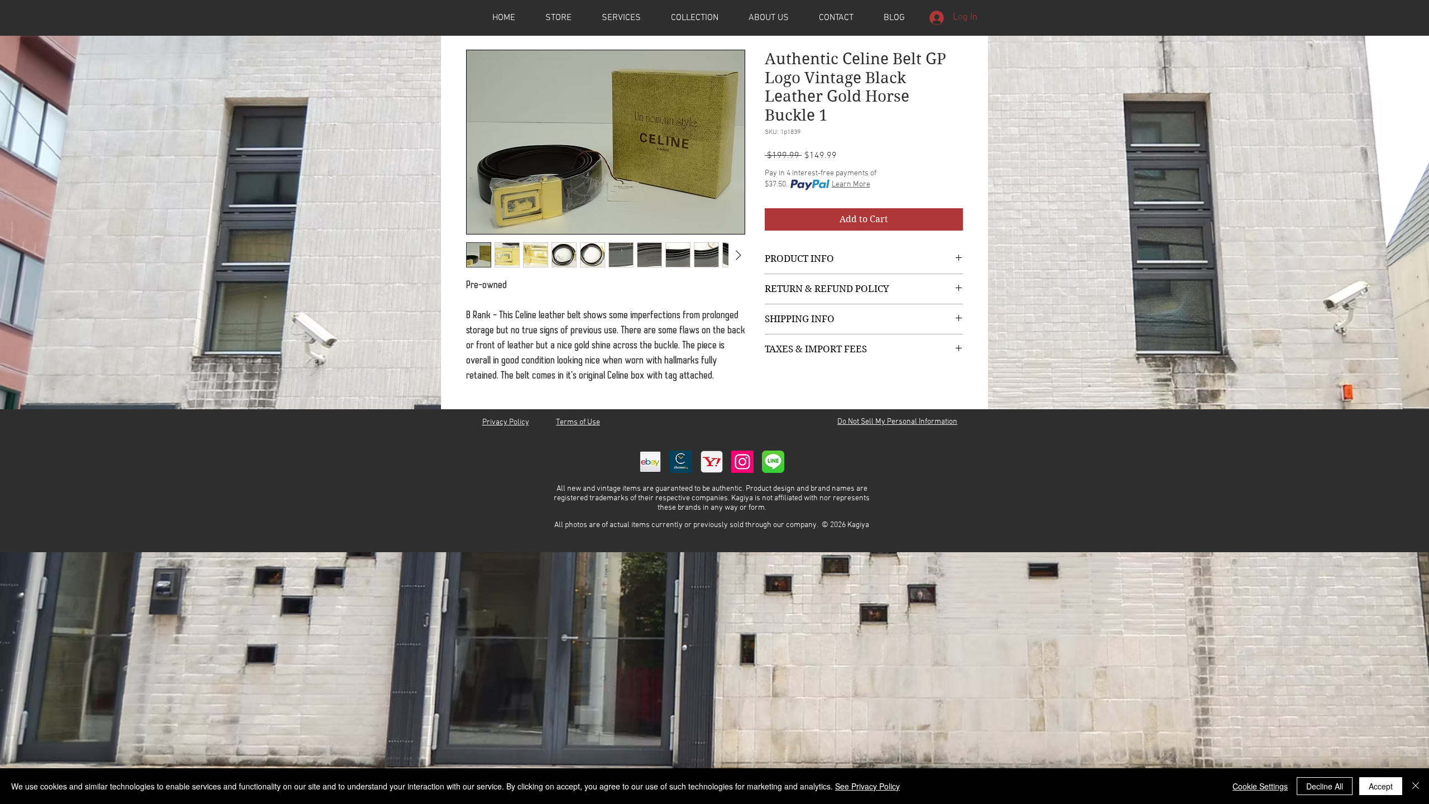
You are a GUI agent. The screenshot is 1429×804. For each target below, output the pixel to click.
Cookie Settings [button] (1260, 786)
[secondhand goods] (712, 462)
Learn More (851, 184)
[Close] (1415, 786)
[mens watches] (681, 462)
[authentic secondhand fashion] (650, 462)
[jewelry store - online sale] (773, 462)
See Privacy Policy (867, 786)
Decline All (1324, 786)
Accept (1381, 786)
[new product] (742, 462)
